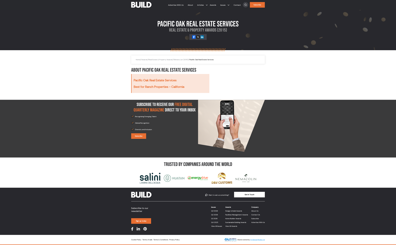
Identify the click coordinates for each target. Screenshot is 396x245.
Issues (223, 5)
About (190, 5)
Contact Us (255, 215)
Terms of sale (147, 240)
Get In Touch (249, 194)
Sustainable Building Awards (235, 222)
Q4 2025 (214, 222)
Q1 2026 (214, 218)
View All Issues (216, 226)
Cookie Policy (136, 240)
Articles (200, 5)
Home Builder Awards (233, 218)
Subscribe (257, 5)
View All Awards (231, 226)
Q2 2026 (214, 215)
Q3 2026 (214, 211)
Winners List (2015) (181, 60)
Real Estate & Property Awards (160, 60)
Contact (237, 5)
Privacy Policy (174, 240)
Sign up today (141, 221)
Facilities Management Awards (236, 215)
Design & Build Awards (233, 211)
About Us (254, 211)
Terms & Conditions (160, 240)
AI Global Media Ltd (257, 240)
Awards (213, 5)
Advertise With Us (176, 5)
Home (138, 60)
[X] (198, 37)
